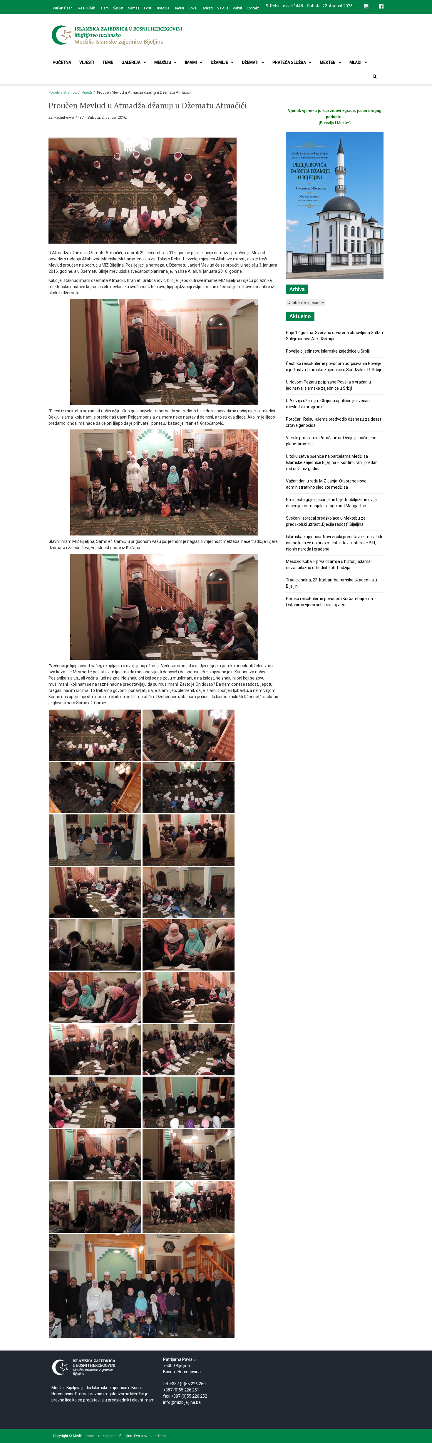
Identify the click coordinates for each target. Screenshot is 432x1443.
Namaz (134, 8)
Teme (108, 62)
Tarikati (207, 8)
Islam (104, 8)
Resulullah (86, 8)
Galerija (130, 62)
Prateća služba (289, 62)
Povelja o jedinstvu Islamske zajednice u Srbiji (328, 351)
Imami (191, 62)
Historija (162, 8)
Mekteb (328, 62)
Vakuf (237, 8)
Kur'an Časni (63, 8)
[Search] (375, 77)
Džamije (219, 62)
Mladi (355, 62)
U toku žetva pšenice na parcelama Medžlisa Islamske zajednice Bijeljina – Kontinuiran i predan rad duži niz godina (332, 462)
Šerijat (118, 8)
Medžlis (162, 62)
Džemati (250, 62)
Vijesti (86, 62)
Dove (192, 8)
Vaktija (222, 8)
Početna (62, 62)
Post (147, 8)
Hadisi (179, 8)
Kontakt (253, 8)
